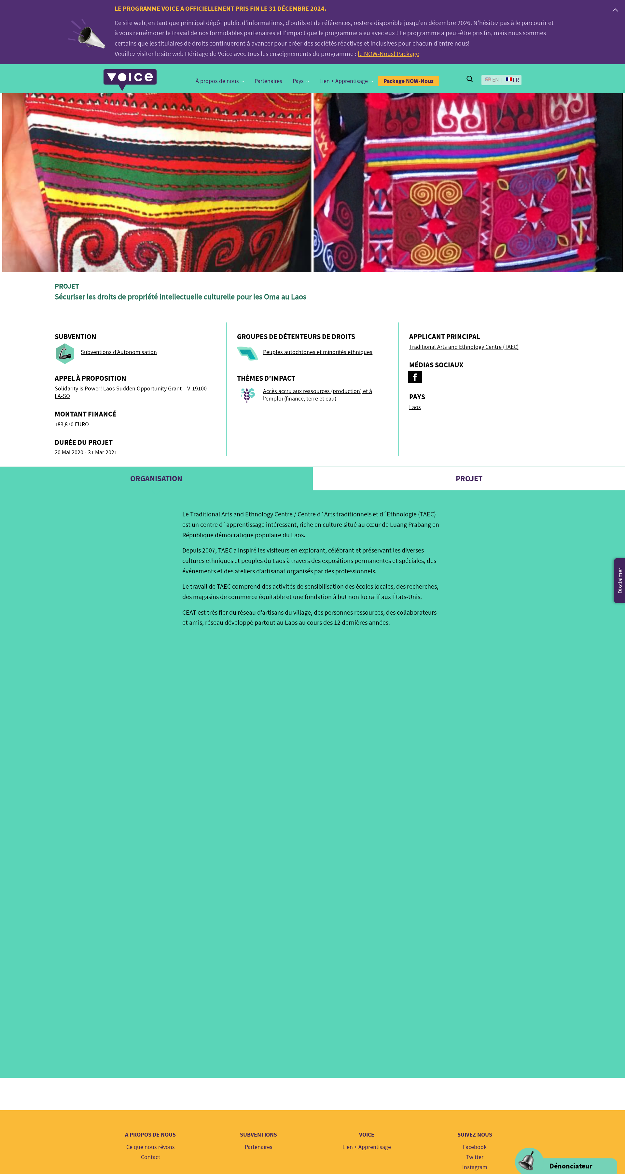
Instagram (474, 1167)
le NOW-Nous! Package (388, 54)
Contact (150, 1157)
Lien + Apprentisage (343, 81)
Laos (415, 407)
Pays (298, 81)
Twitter (474, 1157)
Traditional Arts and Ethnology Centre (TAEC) (464, 347)
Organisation (156, 478)
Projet (469, 478)
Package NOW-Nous (408, 81)
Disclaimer (620, 581)
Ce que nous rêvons (150, 1147)
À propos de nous (217, 81)
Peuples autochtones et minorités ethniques (317, 352)
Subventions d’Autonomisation (119, 352)
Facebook (475, 1147)
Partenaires (268, 81)
